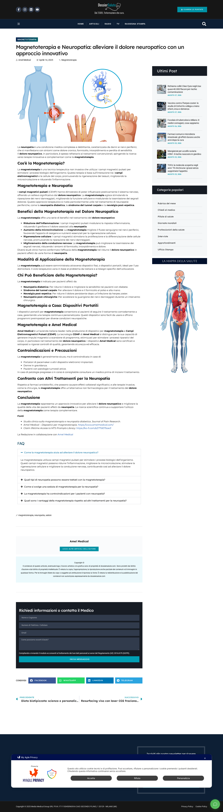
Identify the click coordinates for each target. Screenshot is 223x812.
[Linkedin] (31, 9)
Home (81, 24)
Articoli (94, 24)
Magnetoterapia (26, 39)
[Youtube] (37, 9)
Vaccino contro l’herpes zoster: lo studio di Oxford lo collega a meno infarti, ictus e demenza (183, 106)
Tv (118, 24)
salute (48, 515)
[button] (28, 24)
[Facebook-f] (18, 9)
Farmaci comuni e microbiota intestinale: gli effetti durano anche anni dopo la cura (184, 137)
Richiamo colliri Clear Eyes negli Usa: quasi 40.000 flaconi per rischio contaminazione (184, 89)
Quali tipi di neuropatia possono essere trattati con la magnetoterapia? (64, 479)
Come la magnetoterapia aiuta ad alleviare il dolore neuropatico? (61, 452)
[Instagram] (25, 9)
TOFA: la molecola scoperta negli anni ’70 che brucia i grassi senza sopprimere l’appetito (183, 168)
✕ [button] (205, 758)
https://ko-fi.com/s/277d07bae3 (93, 428)
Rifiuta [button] (137, 778)
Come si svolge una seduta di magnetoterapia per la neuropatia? (61, 486)
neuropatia (39, 515)
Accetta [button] (91, 778)
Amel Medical (65, 434)
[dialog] (111, 771)
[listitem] (182, 304)
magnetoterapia (26, 515)
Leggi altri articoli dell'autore (79, 549)
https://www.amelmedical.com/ (95, 424)
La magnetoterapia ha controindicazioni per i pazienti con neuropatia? (64, 493)
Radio (108, 24)
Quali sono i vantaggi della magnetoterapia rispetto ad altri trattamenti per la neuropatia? (75, 500)
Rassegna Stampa (135, 24)
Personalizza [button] (183, 778)
